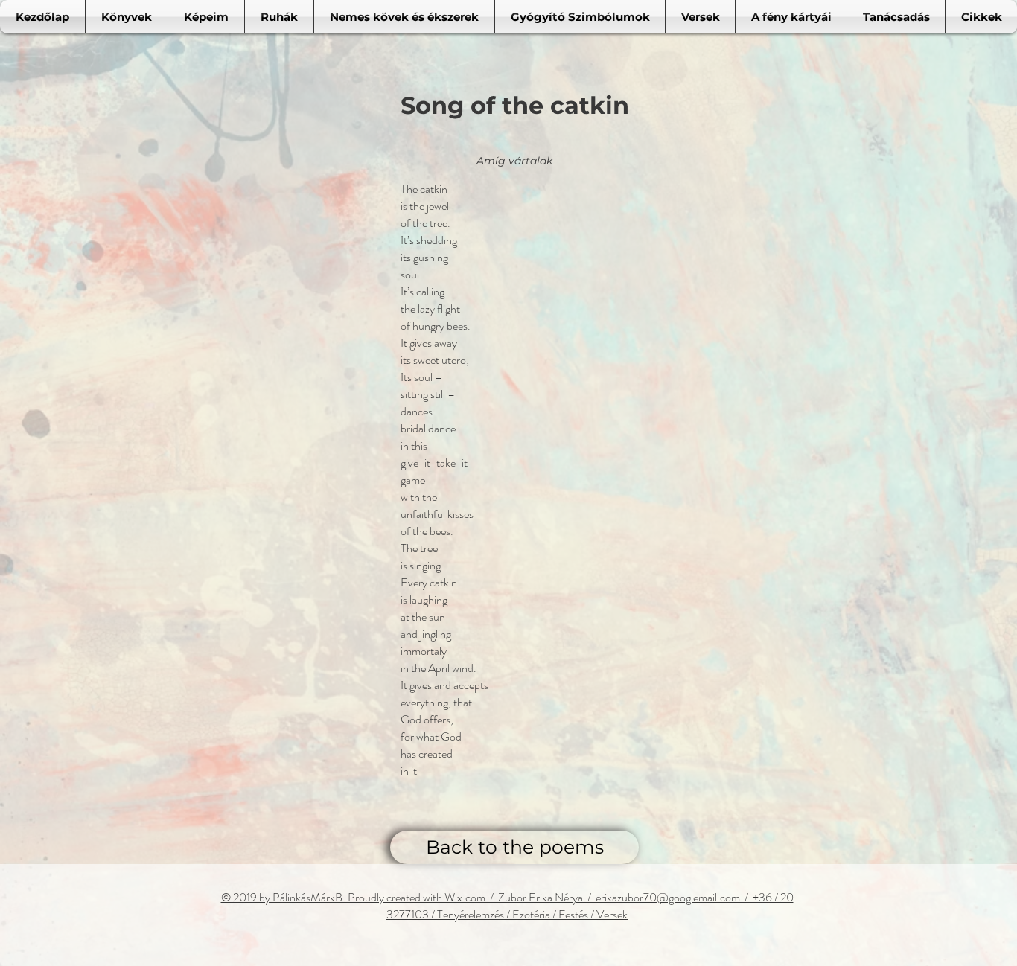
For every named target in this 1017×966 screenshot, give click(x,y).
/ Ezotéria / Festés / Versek (566, 914)
